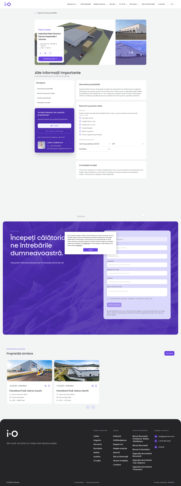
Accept (90, 249)
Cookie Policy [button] (86, 243)
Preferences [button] (79, 245)
